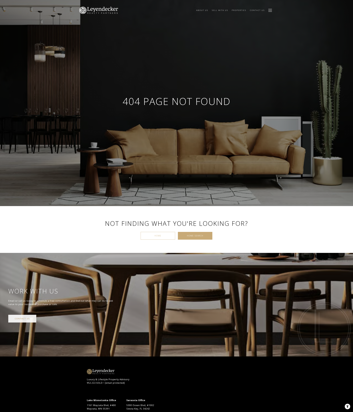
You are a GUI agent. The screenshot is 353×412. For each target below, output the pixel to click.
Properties (239, 10)
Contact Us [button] (22, 318)
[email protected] (115, 382)
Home (158, 235)
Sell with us (220, 10)
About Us (202, 10)
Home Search (195, 235)
